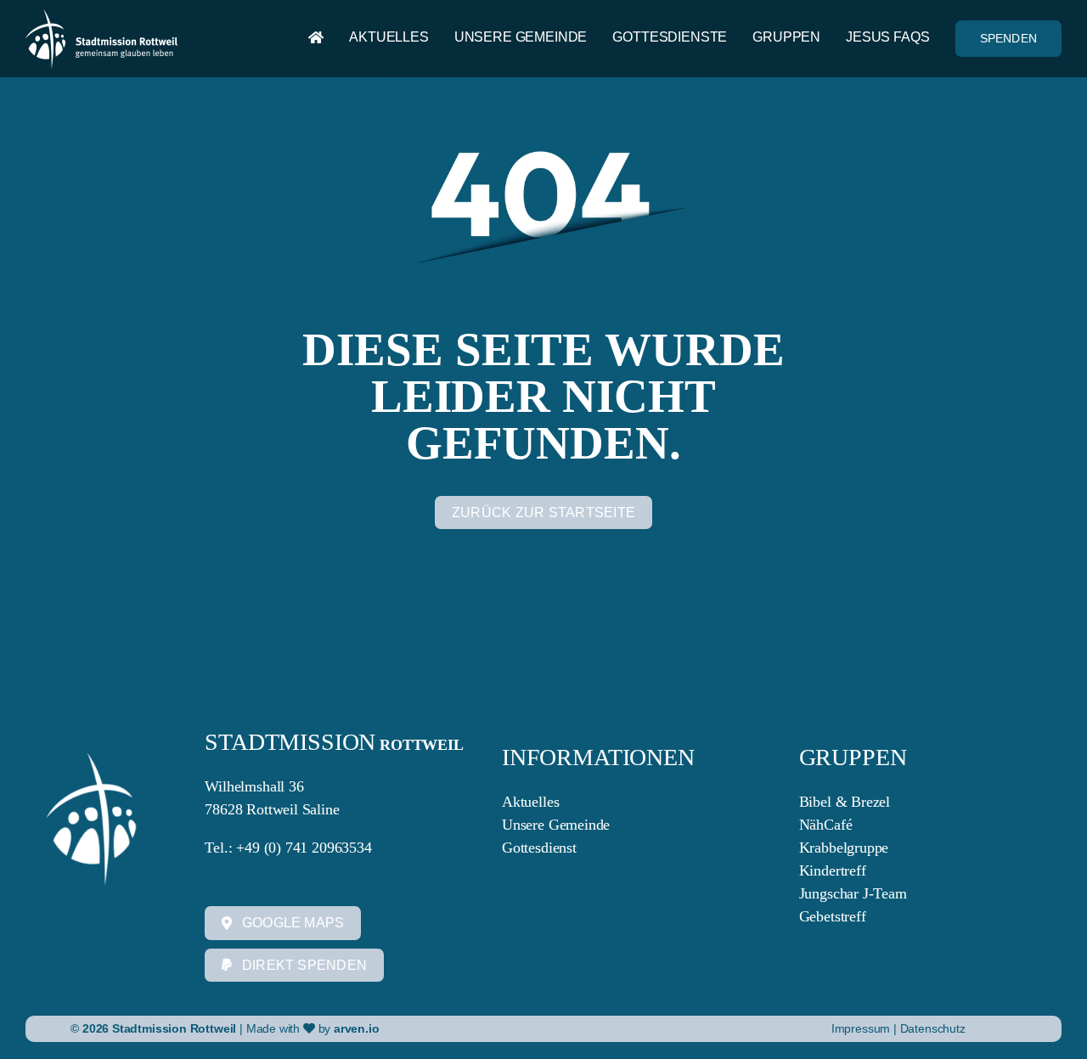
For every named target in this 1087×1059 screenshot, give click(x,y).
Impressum (862, 1028)
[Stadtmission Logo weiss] (101, 16)
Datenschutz (933, 1028)
